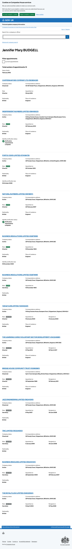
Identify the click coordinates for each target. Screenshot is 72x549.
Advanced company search (10, 42)
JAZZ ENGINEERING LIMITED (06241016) (18, 399)
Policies (4, 541)
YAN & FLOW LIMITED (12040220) (15, 306)
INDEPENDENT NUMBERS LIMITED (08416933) (20, 111)
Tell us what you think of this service (10, 527)
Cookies (9, 541)
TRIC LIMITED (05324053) (12, 431)
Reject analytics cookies (27, 14)
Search (67, 37)
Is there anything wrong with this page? (60, 527)
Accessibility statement (24, 541)
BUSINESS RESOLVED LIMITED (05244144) (19, 462)
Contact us (15, 541)
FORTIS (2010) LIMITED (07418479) (16, 155)
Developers (34, 541)
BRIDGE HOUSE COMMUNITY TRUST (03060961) (21, 368)
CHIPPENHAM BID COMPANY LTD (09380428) (20, 80)
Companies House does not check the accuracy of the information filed (19, 27)
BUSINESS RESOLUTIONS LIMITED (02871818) (20, 236)
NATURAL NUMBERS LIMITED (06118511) (17, 194)
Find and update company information (13, 24)
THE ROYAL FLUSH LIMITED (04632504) (17, 493)
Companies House (10, 544)
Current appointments (11, 61)
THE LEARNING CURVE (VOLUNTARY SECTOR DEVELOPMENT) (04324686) (31, 337)
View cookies (40, 14)
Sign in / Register (65, 29)
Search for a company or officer (11, 32)
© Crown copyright (65, 544)
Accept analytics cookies (10, 14)
